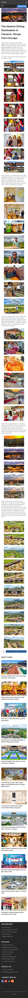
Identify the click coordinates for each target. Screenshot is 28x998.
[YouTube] (6, 981)
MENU (3, 5)
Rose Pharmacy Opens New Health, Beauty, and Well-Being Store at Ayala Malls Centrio (13, 784)
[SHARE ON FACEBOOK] (16, 651)
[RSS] (12, 981)
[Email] (9, 981)
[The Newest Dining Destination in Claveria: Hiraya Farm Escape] (14, 667)
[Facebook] (2, 981)
